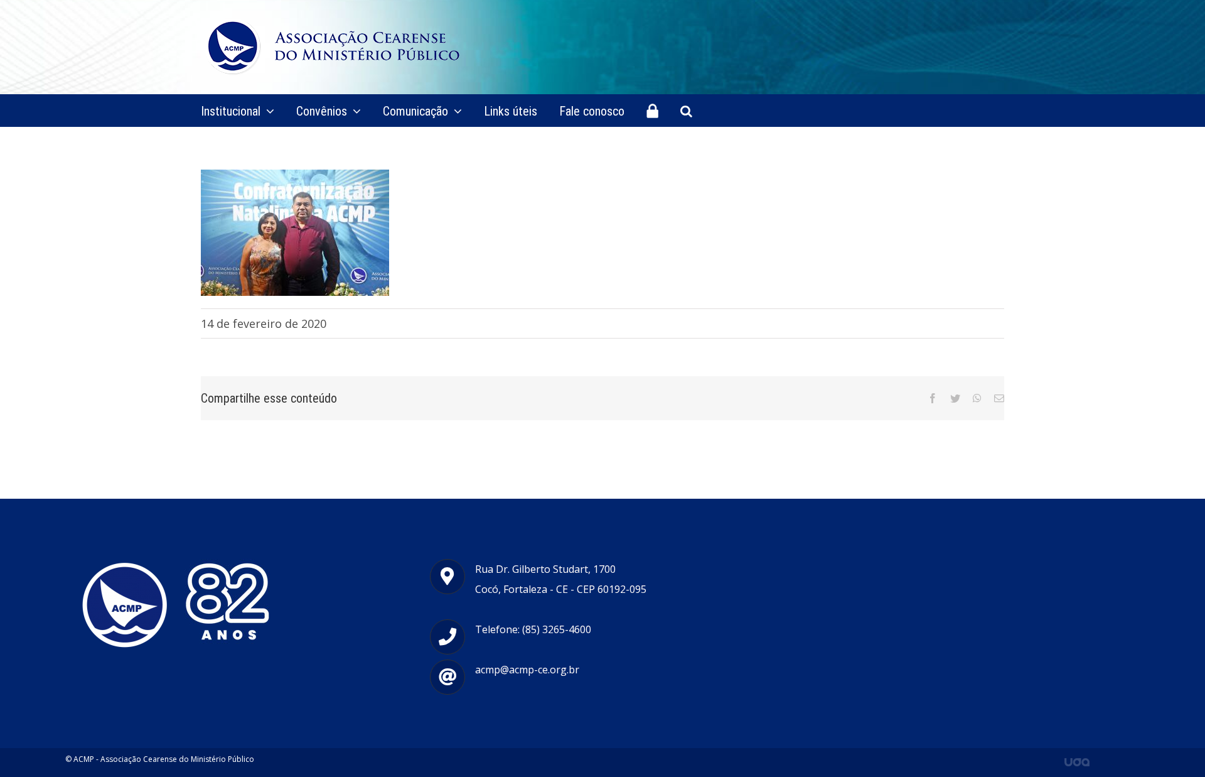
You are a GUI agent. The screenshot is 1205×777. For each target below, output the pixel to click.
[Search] (686, 110)
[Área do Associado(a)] (652, 110)
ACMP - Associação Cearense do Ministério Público (163, 759)
